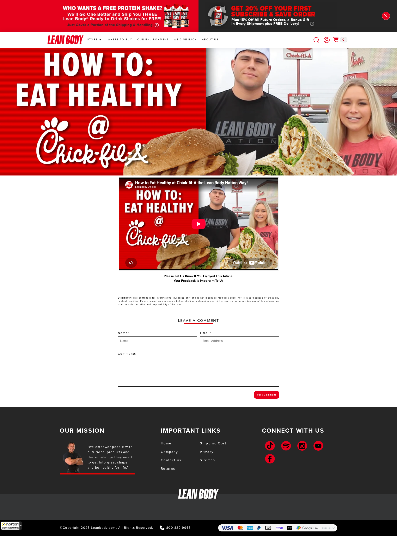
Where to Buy (120, 39)
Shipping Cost (213, 443)
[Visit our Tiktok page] (270, 446)
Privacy (207, 451)
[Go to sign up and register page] (327, 40)
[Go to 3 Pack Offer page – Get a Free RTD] (117, 16)
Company (169, 451)
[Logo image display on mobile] (65, 40)
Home (166, 443)
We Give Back (185, 39)
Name (123, 333)
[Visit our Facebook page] (270, 459)
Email (205, 333)
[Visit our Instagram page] (302, 446)
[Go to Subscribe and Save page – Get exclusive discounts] (279, 16)
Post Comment (266, 394)
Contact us (171, 460)
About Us (210, 39)
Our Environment (153, 39)
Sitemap (207, 460)
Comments (128, 353)
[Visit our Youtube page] (318, 446)
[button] (11, 525)
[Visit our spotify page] (286, 446)
